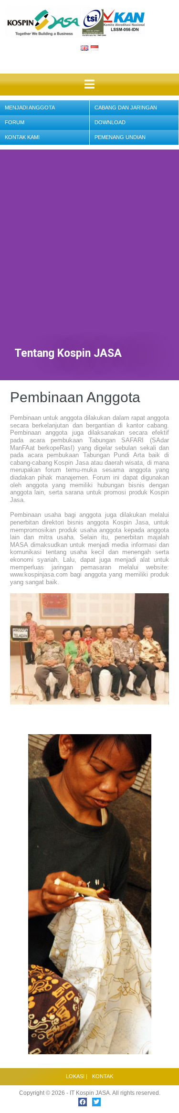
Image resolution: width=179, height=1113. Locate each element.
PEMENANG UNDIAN (120, 137)
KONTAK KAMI (22, 137)
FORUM (14, 122)
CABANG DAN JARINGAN (126, 107)
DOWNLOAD (110, 122)
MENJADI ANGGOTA (30, 107)
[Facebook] (82, 1102)
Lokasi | (76, 1076)
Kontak (102, 1076)
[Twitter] (96, 1102)
